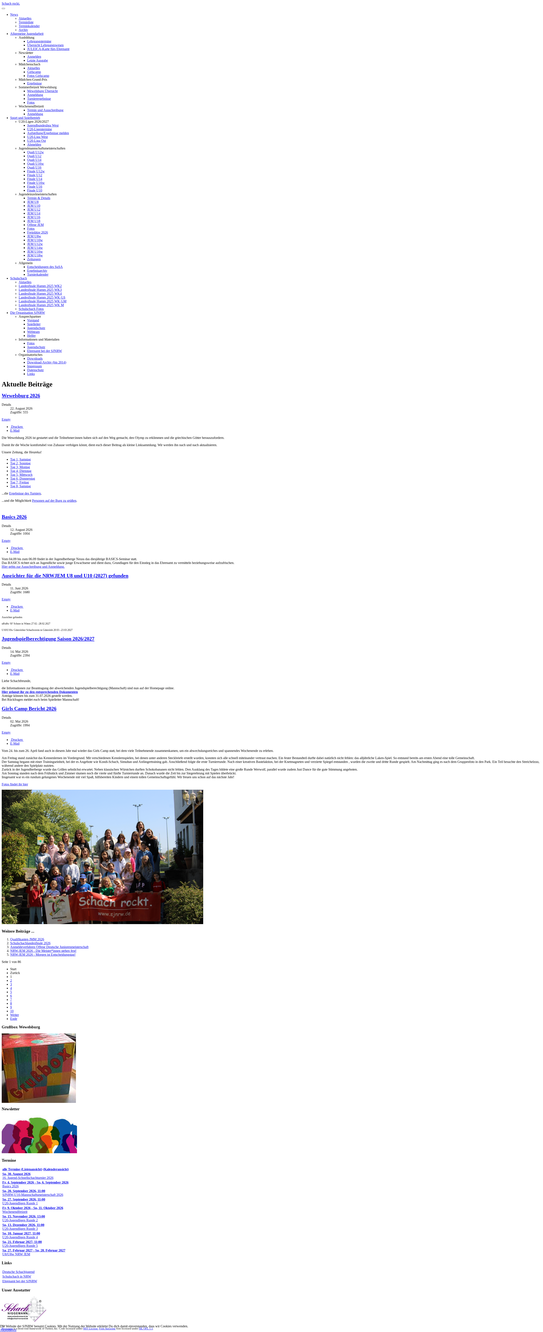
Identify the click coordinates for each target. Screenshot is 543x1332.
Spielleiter (34, 324)
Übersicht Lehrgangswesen (45, 45)
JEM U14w (35, 247)
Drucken (17, 426)
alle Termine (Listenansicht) (22, 1169)
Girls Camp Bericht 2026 (29, 708)
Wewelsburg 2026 (21, 395)
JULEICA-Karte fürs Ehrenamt (48, 49)
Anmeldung (35, 95)
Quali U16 (34, 167)
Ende (13, 1018)
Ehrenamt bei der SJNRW (44, 351)
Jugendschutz (36, 328)
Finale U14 (34, 179)
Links (31, 374)
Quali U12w (35, 152)
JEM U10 (33, 205)
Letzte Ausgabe (37, 60)
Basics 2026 (14, 517)
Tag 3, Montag (20, 467)
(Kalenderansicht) (56, 1169)
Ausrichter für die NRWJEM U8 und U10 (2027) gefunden (65, 575)
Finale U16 (34, 186)
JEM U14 (33, 213)
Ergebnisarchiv (37, 270)
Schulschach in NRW (16, 1276)
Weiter (14, 1015)
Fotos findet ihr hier (15, 784)
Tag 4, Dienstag (20, 471)
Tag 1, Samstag (20, 459)
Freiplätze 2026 (37, 232)
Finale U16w (36, 183)
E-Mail (15, 430)
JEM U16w (35, 251)
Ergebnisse (34, 83)
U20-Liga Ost (36, 140)
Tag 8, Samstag (20, 486)
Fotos (31, 102)
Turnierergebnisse (39, 98)
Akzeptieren (8, 1330)
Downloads (35, 358)
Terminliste (26, 22)
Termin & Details (38, 198)
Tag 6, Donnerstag (22, 478)
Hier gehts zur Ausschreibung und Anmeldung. (33, 566)
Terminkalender (29, 26)
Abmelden (34, 144)
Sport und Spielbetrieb (25, 118)
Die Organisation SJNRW (27, 312)
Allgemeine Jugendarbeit (26, 33)
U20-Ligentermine (39, 129)
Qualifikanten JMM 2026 (27, 939)
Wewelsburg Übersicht (42, 91)
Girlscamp (34, 72)
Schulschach (18, 278)
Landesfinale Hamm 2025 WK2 (40, 286)
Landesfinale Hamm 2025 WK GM (42, 301)
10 (12, 1011)
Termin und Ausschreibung (45, 110)
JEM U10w (35, 240)
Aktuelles (25, 18)
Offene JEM (35, 225)
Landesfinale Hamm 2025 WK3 (40, 290)
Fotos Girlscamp (38, 76)
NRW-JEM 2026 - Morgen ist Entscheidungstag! (43, 954)
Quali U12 (34, 156)
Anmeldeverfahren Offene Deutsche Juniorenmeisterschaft (49, 947)
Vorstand (33, 320)
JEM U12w (35, 244)
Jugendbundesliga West (43, 125)
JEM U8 (33, 202)
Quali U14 (34, 160)
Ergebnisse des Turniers (25, 493)
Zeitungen (34, 259)
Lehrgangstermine (39, 41)
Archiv (23, 30)
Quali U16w (35, 163)
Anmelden (34, 56)
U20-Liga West (37, 137)
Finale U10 (34, 190)
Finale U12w (36, 171)
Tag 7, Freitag (19, 482)
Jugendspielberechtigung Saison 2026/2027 (48, 638)
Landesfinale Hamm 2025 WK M (41, 305)
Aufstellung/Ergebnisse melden (48, 133)
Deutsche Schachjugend (18, 1272)
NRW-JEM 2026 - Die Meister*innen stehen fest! (43, 951)
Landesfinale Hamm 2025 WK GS (42, 297)
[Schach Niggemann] (24, 1320)
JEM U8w (34, 236)
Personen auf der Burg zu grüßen (54, 500)
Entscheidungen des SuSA (45, 267)
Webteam (33, 332)
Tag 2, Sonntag (20, 463)
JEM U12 (33, 209)
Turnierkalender (37, 274)
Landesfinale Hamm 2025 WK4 (40, 293)
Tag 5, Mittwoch (21, 474)
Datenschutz (35, 370)
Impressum (34, 366)
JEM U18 (33, 221)
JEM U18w (35, 255)
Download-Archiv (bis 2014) (46, 362)
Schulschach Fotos (31, 309)
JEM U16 (33, 217)
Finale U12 (34, 175)
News (14, 14)
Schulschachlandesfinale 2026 (30, 943)
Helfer (31, 335)
